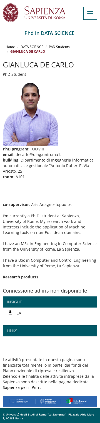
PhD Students (59, 46)
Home (10, 46)
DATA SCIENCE (32, 46)
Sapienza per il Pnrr (21, 387)
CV (18, 313)
